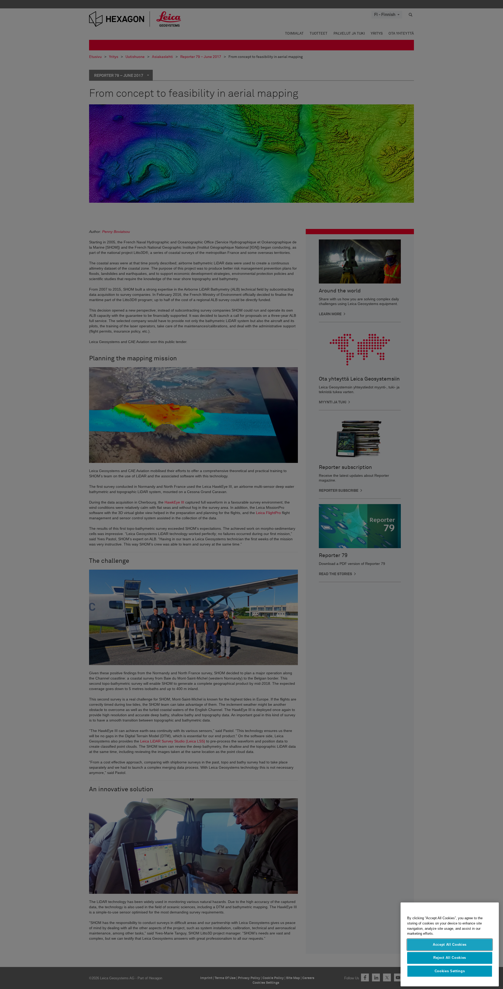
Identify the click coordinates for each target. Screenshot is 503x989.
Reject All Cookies (449, 958)
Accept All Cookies (450, 945)
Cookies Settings (450, 971)
